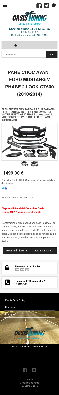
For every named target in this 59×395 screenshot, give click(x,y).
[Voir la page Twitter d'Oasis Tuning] (34, 370)
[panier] (54, 5)
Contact (29, 379)
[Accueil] (29, 18)
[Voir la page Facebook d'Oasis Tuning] (25, 370)
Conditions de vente (29, 382)
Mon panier (10, 314)
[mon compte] (15, 45)
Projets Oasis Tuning (15, 300)
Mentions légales (29, 385)
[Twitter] (3, 187)
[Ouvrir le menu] (5, 5)
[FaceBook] (6, 187)
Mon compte (11, 307)
